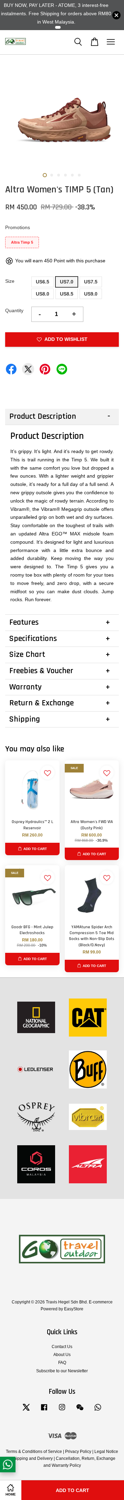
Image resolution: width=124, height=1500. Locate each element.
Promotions (17, 227)
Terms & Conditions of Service (34, 1451)
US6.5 (42, 281)
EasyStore (73, 1309)
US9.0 (90, 294)
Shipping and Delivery (32, 1458)
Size (9, 281)
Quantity (14, 310)
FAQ (62, 1362)
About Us (62, 1354)
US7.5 (90, 281)
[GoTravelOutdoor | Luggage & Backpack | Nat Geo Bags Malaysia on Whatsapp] (98, 1410)
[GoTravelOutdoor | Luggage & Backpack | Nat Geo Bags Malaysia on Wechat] (80, 1410)
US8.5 (66, 294)
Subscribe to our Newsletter (62, 1370)
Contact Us (62, 1346)
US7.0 (66, 281)
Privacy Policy (78, 1451)
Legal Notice (106, 1451)
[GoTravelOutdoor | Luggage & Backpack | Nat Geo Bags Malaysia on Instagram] (62, 1410)
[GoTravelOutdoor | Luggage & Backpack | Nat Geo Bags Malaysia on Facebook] (44, 1410)
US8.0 (42, 294)
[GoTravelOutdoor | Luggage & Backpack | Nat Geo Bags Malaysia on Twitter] (26, 1410)
